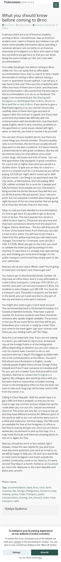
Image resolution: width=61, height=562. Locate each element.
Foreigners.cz (45, 374)
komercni (45, 490)
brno (35, 487)
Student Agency (17, 220)
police (15, 494)
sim (30, 497)
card (41, 487)
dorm (48, 487)
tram (52, 497)
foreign (21, 490)
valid (16, 501)
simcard (37, 497)
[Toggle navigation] (56, 5)
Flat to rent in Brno (23, 104)
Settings (16, 552)
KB (32, 308)
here (40, 558)
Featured (39, 25)
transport (7, 501)
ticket (46, 497)
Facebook (53, 463)
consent (17, 542)
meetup (6, 494)
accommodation (17, 487)
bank (29, 487)
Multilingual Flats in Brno (30, 101)
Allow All (45, 552)
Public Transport (28, 494)
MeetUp (42, 460)
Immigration (32, 490)
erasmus (6, 490)
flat (14, 490)
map (53, 490)
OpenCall (7, 410)
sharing (23, 497)
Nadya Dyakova (24, 25)
